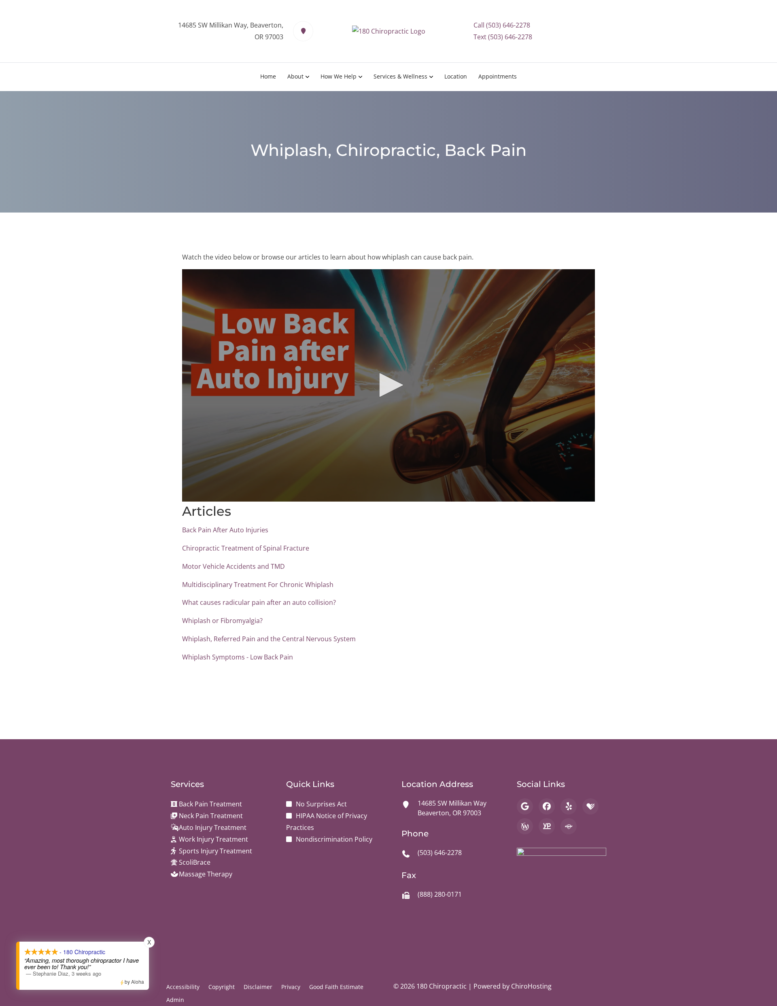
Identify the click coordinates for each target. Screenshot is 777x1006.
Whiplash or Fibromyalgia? (222, 620)
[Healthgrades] (590, 806)
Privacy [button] (290, 987)
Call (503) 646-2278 (501, 25)
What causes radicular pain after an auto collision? (259, 602)
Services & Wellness (400, 76)
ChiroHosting (531, 986)
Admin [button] (175, 1000)
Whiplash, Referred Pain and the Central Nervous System (269, 638)
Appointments (497, 76)
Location (455, 76)
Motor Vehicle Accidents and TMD (233, 566)
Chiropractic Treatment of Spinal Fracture (245, 548)
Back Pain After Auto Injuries (225, 529)
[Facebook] (547, 806)
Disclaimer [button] (258, 987)
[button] (388, 385)
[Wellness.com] (525, 826)
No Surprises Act (321, 804)
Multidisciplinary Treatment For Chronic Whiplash (257, 584)
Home (268, 76)
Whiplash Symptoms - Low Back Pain (237, 657)
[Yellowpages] (547, 826)
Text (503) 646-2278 (502, 36)
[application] (388, 385)
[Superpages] (568, 826)
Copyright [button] (221, 987)
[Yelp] (568, 806)
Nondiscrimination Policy (334, 839)
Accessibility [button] (183, 987)
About (295, 76)
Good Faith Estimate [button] (336, 987)
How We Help (339, 76)
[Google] (525, 806)
